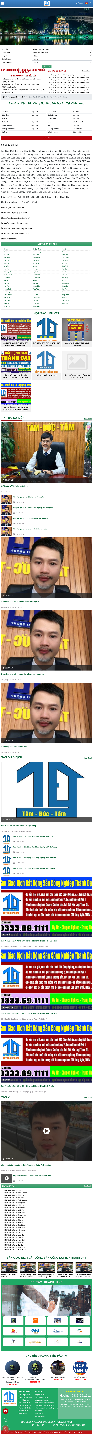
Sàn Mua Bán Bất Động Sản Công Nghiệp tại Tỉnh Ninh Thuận (27, 1086)
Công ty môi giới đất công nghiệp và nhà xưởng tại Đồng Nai (68, 85)
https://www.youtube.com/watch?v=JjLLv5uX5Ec (32, 1176)
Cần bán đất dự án (24, 1408)
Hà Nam (6, 255)
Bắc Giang (65, 258)
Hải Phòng (7, 252)
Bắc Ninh (36, 260)
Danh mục (6, 52)
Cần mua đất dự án (24, 1405)
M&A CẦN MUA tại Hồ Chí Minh (15, 1193)
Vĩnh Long (36, 303)
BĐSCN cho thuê (24, 1403)
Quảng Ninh (36, 306)
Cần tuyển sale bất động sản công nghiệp (77, 376)
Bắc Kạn (6, 260)
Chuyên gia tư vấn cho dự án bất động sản (30, 529)
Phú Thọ (6, 269)
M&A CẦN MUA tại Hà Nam (14, 1205)
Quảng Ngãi (7, 289)
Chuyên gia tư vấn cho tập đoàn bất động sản (31, 518)
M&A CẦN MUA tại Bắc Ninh (14, 1222)
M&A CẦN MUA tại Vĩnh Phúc (14, 1210)
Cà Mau (35, 295)
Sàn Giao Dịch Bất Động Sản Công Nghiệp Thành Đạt (15, 344)
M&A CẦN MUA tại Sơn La (13, 1245)
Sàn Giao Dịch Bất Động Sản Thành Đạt (77, 344)
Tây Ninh (35, 300)
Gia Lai (35, 280)
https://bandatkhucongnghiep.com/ (46, 1408)
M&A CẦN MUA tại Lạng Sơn (14, 1235)
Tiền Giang (65, 300)
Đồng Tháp (65, 295)
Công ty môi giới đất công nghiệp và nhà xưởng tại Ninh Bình (70, 80)
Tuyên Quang (37, 272)
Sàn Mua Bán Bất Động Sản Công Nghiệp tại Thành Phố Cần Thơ (29, 1013)
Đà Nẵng (64, 249)
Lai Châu (64, 263)
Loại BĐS (5, 56)
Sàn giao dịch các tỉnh (15, 97)
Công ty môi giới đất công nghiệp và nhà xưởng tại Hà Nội (69, 82)
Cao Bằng (65, 260)
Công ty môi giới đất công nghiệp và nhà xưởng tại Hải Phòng (70, 90)
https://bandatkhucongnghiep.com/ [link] (17, 228)
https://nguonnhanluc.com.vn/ (45, 1405)
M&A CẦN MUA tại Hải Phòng (14, 1198)
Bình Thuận (36, 277)
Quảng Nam (65, 286)
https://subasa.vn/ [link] (9, 238)
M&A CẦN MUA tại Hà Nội (13, 1190)
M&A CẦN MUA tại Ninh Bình (14, 1212)
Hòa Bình (36, 255)
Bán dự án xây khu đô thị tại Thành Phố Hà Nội (27, 1276)
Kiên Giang (36, 297)
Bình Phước (8, 295)
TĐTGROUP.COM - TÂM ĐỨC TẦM (23, 75)
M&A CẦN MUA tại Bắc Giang (14, 1217)
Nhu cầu (5, 49)
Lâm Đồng (65, 275)
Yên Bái (64, 272)
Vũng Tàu (36, 289)
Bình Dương (37, 252)
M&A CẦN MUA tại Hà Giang (14, 1230)
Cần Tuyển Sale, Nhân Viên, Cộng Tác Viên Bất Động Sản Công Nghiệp (15, 376)
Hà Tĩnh (64, 280)
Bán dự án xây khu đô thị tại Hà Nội (64, 1276)
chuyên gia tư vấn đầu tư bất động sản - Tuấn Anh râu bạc (26, 1165)
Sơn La (35, 269)
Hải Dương (65, 303)
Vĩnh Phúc (65, 255)
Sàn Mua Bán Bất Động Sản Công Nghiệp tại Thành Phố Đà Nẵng (29, 941)
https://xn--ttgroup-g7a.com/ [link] (14, 212)
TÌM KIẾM (46, 66)
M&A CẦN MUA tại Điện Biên (14, 1227)
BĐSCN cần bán (23, 1400)
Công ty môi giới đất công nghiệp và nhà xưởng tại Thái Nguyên (70, 87)
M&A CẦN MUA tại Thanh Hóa (15, 1215)
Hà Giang (36, 263)
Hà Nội (6, 249)
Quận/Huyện (7, 62)
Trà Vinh (6, 303)
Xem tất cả (86, 71)
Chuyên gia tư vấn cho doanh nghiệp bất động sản (33, 507)
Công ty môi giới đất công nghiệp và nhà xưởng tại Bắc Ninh (70, 77)
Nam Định (65, 266)
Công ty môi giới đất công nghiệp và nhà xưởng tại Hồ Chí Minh (69, 92)
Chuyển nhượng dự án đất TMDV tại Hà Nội (9, 1276)
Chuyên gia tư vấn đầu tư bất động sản (28, 497)
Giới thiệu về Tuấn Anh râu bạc (14, 486)
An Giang (7, 292)
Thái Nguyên (8, 272)
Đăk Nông (65, 277)
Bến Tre (64, 292)
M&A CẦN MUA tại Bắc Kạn (14, 1220)
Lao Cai (35, 266)
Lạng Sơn (7, 266)
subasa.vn (38, 1411)
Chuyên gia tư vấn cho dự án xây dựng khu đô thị (22, 674)
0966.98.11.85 (27, 1379)
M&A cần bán (22, 1413)
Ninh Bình (7, 258)
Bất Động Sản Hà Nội (25, 1397)
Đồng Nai (65, 252)
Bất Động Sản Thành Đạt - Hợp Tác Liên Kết (46, 344)
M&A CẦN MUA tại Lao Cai (13, 1237)
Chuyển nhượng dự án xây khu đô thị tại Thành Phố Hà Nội (84, 1276)
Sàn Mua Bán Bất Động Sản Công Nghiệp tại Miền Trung (35, 847)
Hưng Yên (7, 306)
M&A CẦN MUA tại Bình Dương (15, 1200)
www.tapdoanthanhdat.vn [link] (12, 207)
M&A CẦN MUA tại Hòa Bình (14, 1207)
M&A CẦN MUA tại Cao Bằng (14, 1225)
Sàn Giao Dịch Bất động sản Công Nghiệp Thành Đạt (23, 71)
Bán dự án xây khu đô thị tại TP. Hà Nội (46, 1276)
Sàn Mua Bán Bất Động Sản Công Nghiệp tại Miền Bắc (34, 868)
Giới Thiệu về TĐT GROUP (46, 375)
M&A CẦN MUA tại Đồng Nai (14, 1203)
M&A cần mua (23, 1411)
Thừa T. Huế (8, 275)
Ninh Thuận (65, 283)
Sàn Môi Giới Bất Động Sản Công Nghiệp (18, 826)
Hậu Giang (7, 297)
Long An (64, 297)
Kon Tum (7, 283)
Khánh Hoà (36, 275)
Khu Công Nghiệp (24, 1395)
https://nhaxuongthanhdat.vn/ (44, 1403)
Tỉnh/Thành (6, 59)
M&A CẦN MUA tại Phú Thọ (14, 1242)
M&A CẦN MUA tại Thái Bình (14, 1247)
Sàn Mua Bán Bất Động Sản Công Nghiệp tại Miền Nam (34, 857)
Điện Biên (7, 263)
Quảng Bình (36, 286)
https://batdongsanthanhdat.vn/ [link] (15, 218)
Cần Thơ (64, 289)
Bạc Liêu (35, 292)
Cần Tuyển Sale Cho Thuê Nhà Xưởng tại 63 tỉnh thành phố (16, 409)
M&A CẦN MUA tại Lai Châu (14, 1232)
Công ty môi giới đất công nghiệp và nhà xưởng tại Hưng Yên (68, 75)
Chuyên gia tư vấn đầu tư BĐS (14, 747)
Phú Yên (6, 286)
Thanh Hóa (36, 258)
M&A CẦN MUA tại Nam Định (14, 1240)
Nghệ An (35, 283)
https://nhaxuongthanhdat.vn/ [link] (14, 223)
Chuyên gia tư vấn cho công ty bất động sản (20, 601)
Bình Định (7, 277)
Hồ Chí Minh (37, 249)
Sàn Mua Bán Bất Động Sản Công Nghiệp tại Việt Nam (34, 836)
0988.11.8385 (72, 1382)
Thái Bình (65, 269)
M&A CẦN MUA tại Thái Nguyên (15, 1250)
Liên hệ (46, 138)
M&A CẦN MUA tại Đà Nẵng (14, 1195)
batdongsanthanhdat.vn (42, 1400)
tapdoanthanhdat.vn (41, 1397)
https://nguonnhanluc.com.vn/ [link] (15, 233)
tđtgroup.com (39, 1395)
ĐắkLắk (6, 280)
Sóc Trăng (7, 300)
